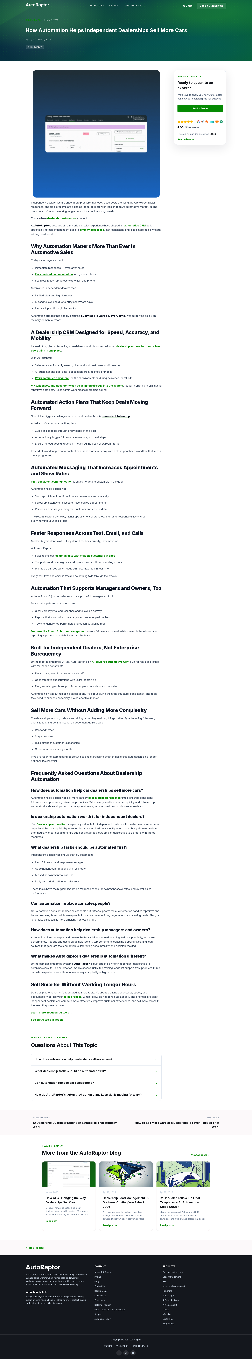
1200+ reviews (192, 127)
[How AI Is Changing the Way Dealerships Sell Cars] (69, 1174)
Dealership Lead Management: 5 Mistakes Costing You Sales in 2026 (126, 1202)
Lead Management (172, 1277)
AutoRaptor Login (102, 1319)
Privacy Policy (121, 1346)
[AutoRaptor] (57, 1268)
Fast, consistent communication (51, 481)
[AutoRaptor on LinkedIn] (126, 1352)
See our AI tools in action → (48, 1019)
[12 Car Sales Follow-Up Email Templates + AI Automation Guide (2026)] (183, 1174)
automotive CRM (135, 225)
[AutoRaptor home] (38, 5)
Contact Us (99, 1286)
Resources (132, 5)
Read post (51, 1220)
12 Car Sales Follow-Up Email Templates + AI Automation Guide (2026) (180, 1202)
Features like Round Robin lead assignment (58, 631)
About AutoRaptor (103, 1272)
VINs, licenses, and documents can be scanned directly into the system (77, 385)
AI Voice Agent (170, 1305)
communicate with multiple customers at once (85, 555)
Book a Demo (200, 108)
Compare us (100, 1295)
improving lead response (104, 797)
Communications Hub (173, 1272)
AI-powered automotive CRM (110, 661)
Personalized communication (54, 274)
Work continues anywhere (52, 378)
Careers (108, 1346)
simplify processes (91, 229)
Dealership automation (51, 824)
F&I (164, 1281)
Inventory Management (174, 1286)
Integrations (168, 1323)
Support (98, 1314)
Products (96, 5)
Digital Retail (168, 1319)
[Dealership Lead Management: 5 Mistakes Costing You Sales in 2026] (126, 1174)
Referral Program (102, 1305)
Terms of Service (139, 1346)
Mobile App (168, 1295)
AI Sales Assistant (171, 1300)
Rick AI (166, 1309)
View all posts (199, 1154)
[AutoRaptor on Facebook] (119, 1352)
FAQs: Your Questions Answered (109, 1309)
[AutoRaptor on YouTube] (133, 1352)
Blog (96, 1281)
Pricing (113, 5)
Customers (99, 1300)
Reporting (167, 1291)
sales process (72, 996)
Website (167, 1314)
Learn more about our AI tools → (51, 1012)
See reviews (184, 139)
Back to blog (36, 1247)
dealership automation (62, 218)
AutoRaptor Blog (34, 20)
